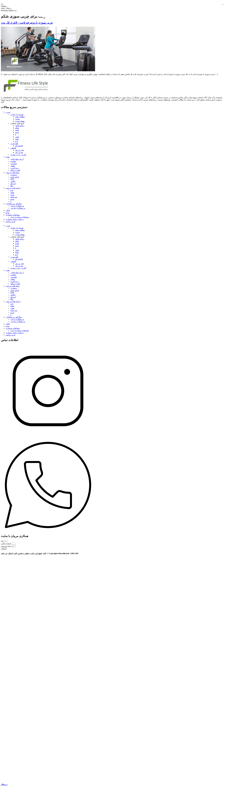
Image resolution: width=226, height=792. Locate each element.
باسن (17, 137)
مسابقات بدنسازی (13, 215)
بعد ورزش (19, 152)
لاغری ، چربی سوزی (18, 155)
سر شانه (13, 197)
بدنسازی (13, 175)
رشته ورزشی (6, 546)
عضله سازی (20, 121)
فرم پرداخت (10, 222)
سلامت (13, 161)
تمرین (8, 112)
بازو (16, 141)
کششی (13, 148)
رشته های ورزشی (13, 172)
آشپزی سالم (15, 170)
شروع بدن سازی (16, 114)
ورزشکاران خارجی (17, 208)
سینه (17, 132)
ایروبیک (13, 184)
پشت (17, 130)
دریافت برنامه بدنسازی (15, 219)
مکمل (12, 166)
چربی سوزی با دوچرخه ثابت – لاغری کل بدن (27, 22)
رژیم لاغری (14, 168)
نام (2, 541)
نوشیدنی (13, 164)
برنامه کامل (19, 126)
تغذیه (8, 157)
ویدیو (7, 213)
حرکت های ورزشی (13, 188)
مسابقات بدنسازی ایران (19, 217)
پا (15, 135)
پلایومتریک (19, 146)
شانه (17, 139)
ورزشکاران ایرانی (17, 206)
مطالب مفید (20, 117)
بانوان (8, 210)
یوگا (11, 186)
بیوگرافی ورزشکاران (14, 204)
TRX (12, 179)
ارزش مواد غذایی (17, 159)
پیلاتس (12, 181)
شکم (17, 128)
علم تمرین (14, 143)
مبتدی (17, 119)
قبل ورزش (19, 150)
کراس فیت (14, 177)
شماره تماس (6, 544)
